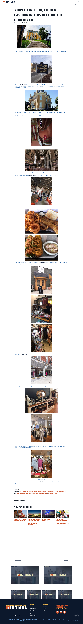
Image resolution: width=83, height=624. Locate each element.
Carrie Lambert (18, 22)
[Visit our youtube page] (65, 612)
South (64, 491)
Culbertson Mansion (22, 84)
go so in (27, 493)
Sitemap (48, 619)
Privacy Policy (54, 619)
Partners (32, 610)
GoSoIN (30, 493)
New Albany (44, 493)
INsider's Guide (33, 608)
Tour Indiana (45, 606)
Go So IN (41, 481)
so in (53, 493)
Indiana (48, 491)
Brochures (32, 613)
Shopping (61, 491)
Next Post (66, 560)
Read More (16, 521)
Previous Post (18, 560)
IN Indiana (32, 604)
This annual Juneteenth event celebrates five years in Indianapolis (62, 521)
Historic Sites (35, 493)
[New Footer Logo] (17, 607)
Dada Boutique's (42, 262)
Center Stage (46, 519)
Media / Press (33, 615)
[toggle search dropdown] (75, 1)
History (44, 491)
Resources (45, 604)
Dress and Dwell (24, 354)
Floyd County (22, 493)
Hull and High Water (33, 175)
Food (27, 491)
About (31, 606)
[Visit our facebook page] (57, 612)
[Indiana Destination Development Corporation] (9, 2)
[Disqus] (41, 545)
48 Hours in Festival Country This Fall (20, 519)
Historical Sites (40, 491)
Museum (40, 493)
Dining (18, 493)
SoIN (56, 493)
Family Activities (22, 491)
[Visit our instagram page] (61, 612)
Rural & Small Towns (54, 491)
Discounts (44, 610)
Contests (44, 608)
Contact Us (44, 619)
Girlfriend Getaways (33, 491)
